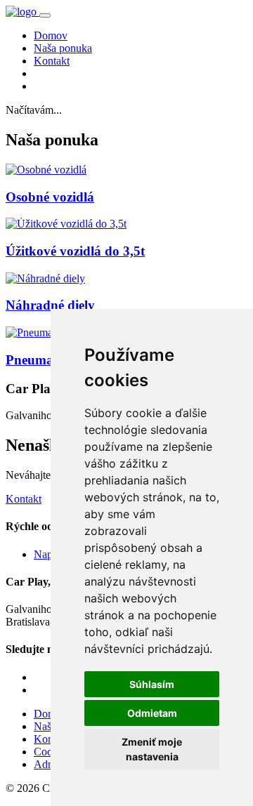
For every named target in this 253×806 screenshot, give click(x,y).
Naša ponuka (63, 48)
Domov (50, 35)
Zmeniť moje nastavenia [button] (152, 749)
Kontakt (52, 61)
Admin (49, 764)
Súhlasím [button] (151, 684)
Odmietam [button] (152, 713)
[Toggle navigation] (45, 15)
